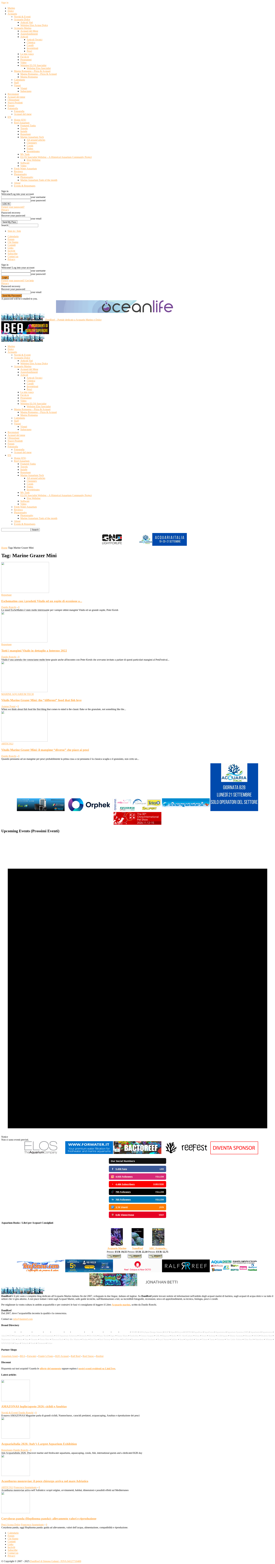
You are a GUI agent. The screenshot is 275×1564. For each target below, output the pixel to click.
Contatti (12, 245)
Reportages (7, 1450)
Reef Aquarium (21, 122)
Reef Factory (104, 1339)
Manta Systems (236, 1336)
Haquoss (165, 1336)
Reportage (25, 134)
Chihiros (34, 1336)
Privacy (5, 209)
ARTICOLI (7, 743)
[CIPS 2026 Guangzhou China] (137, 824)
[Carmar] (137, 810)
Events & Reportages (24, 185)
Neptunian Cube (8, 1339)
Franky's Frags (45, 1356)
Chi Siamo (13, 242)
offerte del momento (50, 1368)
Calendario (19, 79)
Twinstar (220, 1339)
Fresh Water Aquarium (25, 168)
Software (24, 162)
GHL (158, 1336)
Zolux (49, 1343)
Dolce (11, 11)
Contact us (13, 256)
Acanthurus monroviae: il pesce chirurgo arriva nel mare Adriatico (44, 1481)
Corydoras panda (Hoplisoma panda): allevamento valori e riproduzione (48, 1518)
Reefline (116, 1339)
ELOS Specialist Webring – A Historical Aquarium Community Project (56, 157)
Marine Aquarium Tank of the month (38, 180)
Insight (23, 131)
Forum (11, 105)
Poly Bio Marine (72, 1339)
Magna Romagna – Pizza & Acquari (32, 71)
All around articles (36, 140)
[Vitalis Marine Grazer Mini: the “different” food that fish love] (24, 691)
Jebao (197, 1336)
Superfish (189, 1339)
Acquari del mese (16, 97)
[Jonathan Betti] (162, 1285)
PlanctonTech (57, 1339)
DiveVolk (93, 1336)
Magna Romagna (29, 76)
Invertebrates (33, 151)
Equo (112, 1336)
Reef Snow (88, 1356)
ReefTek (125, 1339)
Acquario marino (121, 1304)
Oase (27, 1339)
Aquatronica (267, 1332)
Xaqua (17, 1343)
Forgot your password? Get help (17, 280)
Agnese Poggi (8, 706)
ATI (10, 1336)
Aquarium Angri (9, 1356)
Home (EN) (20, 119)
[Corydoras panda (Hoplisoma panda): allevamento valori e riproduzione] (15, 1512)
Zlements (41, 1343)
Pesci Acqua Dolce (10, 1524)
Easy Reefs (103, 1336)
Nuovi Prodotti (15, 102)
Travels (24, 128)
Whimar (268, 1339)
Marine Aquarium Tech (32, 137)
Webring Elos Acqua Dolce (34, 25)
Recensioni (13, 94)
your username (38, 197)
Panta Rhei (44, 1339)
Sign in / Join (14, 231)
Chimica (31, 42)
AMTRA (188, 1332)
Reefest (99, 1356)
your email (36, 218)
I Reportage (13, 99)
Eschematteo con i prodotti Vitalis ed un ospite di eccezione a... (41, 601)
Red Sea (93, 1339)
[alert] (137, 988)
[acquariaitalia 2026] (234, 810)
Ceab (26, 1336)
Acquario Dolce (22, 19)
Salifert (174, 1339)
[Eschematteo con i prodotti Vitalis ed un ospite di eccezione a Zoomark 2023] (25, 592)
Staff (16, 82)
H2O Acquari (62, 1356)
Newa (20, 1339)
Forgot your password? (13, 207)
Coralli (30, 45)
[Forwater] (89, 1153)
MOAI (256, 1336)
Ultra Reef (248, 1339)
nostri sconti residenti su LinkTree (96, 1368)
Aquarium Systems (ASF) (237, 1332)
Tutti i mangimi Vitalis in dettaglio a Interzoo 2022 (34, 650)
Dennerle (83, 1336)
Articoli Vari (26, 22)
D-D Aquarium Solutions (66, 1336)
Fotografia (13, 108)
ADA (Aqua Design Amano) (151, 1332)
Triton (204, 1339)
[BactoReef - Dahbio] (137, 1153)
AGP (167, 1332)
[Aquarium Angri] (89, 1272)
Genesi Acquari (147, 1336)
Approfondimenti (29, 33)
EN (9, 117)
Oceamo (34, 1339)
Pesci (29, 51)
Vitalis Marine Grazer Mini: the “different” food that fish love (41, 700)
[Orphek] (89, 810)
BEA (22, 1356)
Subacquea (25, 91)
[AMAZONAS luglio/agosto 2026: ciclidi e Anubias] (15, 1400)
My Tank (25, 154)
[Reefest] (186, 1153)
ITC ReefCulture (185, 1336)
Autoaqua (18, 1336)
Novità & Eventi (22, 16)
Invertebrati (32, 48)
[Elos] (41, 1153)
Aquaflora (198, 1332)
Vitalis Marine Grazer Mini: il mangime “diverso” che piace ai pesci (45, 750)
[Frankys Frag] (113, 1285)
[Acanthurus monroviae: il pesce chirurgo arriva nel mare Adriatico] (15, 1475)
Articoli (24, 36)
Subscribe (13, 253)
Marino (11, 8)
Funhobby (134, 1336)
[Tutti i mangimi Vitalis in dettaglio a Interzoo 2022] (24, 641)
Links (10, 248)
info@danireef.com (23, 1319)
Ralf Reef (76, 1356)
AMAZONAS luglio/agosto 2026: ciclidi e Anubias (34, 1406)
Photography (20, 174)
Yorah (33, 1343)
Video (23, 62)
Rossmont (135, 1339)
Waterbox (259, 1339)
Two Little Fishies (234, 1339)
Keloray (212, 1336)
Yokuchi (25, 1343)
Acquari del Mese (29, 31)
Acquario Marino (22, 28)
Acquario (12, 13)
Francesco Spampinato (25, 1487)
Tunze (212, 1339)
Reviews (18, 171)
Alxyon (180, 1332)
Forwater (31, 1356)
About (17, 183)
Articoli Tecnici (34, 39)
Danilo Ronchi (8, 607)
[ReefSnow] (41, 1272)
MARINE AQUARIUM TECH (17, 694)
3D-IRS (134, 1332)
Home (4, 547)
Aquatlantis (255, 1332)
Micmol (248, 1336)
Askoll (4, 1336)
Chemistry (32, 142)
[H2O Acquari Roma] (186, 810)
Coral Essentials (47, 1336)
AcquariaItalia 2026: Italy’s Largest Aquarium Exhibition (39, 1444)
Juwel (204, 1336)
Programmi (26, 59)
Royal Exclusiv (148, 1339)
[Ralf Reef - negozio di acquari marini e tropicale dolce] (186, 1272)
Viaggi (17, 85)
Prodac (85, 1339)
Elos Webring (33, 160)
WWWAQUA (6, 1343)
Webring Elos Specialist (39, 68)
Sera (181, 1339)
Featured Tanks (28, 125)
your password (38, 200)
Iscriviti (11, 250)
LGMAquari (222, 1336)
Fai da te (24, 56)
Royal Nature (163, 1339)
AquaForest (209, 1332)
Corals (30, 145)
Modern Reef (266, 1336)
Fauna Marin (122, 1336)
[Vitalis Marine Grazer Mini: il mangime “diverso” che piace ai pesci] (24, 740)
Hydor (173, 1336)
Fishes (30, 148)
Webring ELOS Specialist (33, 65)
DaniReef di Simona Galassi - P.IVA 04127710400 (55, 1561)
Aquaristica (220, 1332)
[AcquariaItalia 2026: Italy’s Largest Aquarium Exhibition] (15, 1437)
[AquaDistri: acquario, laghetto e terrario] (234, 1272)
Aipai (172, 1332)
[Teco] (41, 810)
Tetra (197, 1339)
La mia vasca (27, 54)
